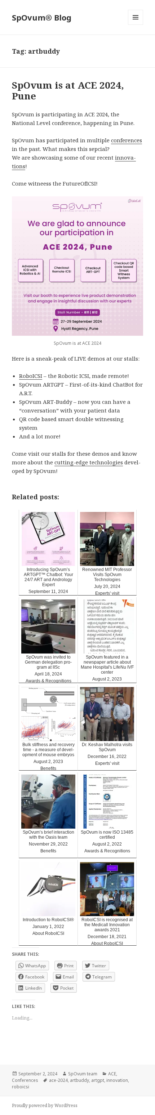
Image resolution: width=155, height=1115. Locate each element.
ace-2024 (58, 1080)
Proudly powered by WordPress (45, 1105)
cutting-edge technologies (88, 462)
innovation (117, 1080)
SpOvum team (82, 1074)
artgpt (97, 1080)
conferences (126, 140)
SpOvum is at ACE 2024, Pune (68, 90)
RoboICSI (30, 375)
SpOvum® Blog (41, 17)
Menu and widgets (135, 24)
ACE (112, 1074)
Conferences (25, 1080)
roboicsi (20, 1087)
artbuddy (79, 1080)
